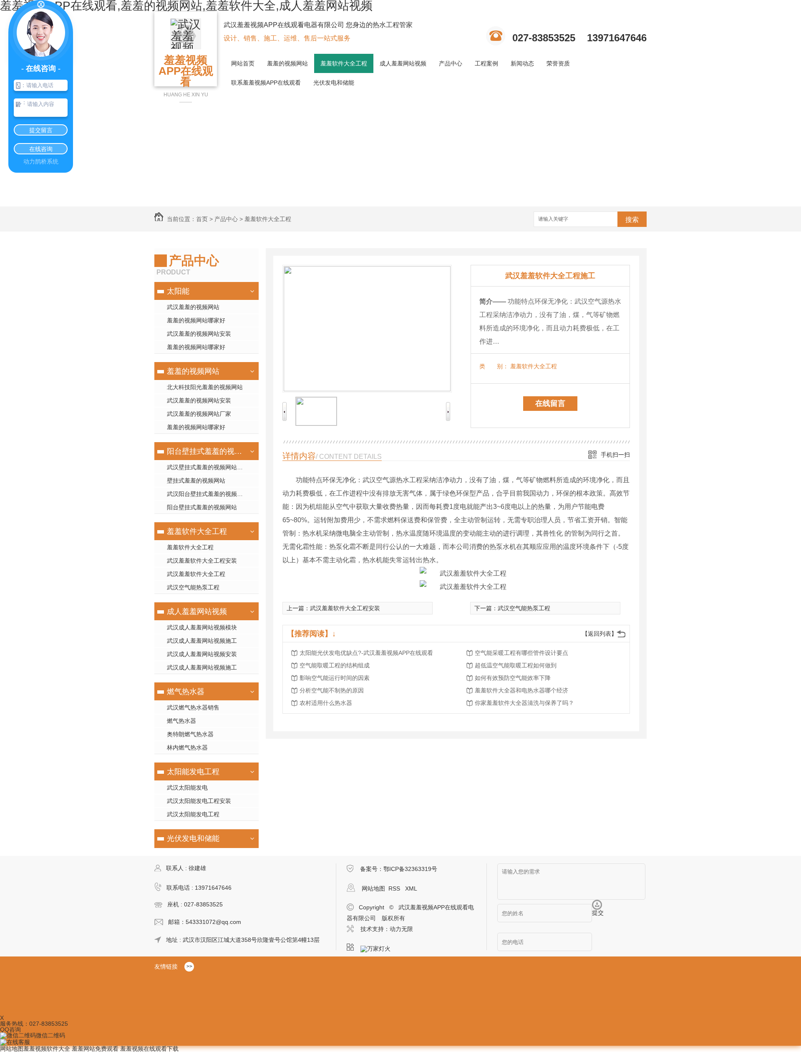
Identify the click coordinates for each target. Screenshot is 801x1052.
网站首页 (242, 63)
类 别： (494, 366)
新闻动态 (522, 63)
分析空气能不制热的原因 (332, 690)
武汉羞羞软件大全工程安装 (202, 560)
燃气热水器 (185, 691)
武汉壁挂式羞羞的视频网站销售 (208, 467)
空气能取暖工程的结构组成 (335, 665)
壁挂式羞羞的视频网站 (196, 480)
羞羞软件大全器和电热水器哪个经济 (521, 690)
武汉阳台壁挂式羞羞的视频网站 (208, 494)
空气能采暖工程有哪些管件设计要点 (521, 652)
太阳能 (178, 291)
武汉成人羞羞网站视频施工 (202, 640)
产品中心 (450, 63)
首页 (202, 219)
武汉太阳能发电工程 (193, 814)
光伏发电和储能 (333, 82)
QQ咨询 (10, 1029)
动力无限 (401, 929)
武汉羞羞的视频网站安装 (199, 333)
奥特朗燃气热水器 (190, 734)
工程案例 (486, 63)
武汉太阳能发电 (187, 787)
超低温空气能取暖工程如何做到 (516, 665)
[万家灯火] (377, 947)
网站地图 (373, 888)
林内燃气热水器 (187, 747)
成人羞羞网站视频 (403, 63)
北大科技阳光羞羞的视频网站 (205, 387)
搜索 (632, 219)
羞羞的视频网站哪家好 (196, 320)
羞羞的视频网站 (287, 63)
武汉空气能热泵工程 (193, 587)
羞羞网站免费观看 (95, 1048)
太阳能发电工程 (193, 772)
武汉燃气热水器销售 (193, 707)
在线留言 (550, 403)
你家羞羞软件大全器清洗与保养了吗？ (524, 703)
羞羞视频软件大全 (46, 1048)
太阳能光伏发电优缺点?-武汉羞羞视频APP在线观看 (366, 652)
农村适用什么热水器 (326, 703)
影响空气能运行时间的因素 (335, 677)
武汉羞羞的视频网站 (193, 307)
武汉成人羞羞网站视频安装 (202, 654)
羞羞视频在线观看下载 (149, 1048)
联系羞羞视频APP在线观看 (266, 82)
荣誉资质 (558, 63)
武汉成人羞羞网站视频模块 (202, 627)
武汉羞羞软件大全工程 (196, 574)
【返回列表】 (599, 633)
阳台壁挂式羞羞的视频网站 (205, 451)
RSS (395, 888)
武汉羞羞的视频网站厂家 (199, 413)
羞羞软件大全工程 (343, 63)
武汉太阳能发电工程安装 (199, 801)
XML (411, 888)
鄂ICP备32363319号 (410, 869)
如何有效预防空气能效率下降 (513, 677)
